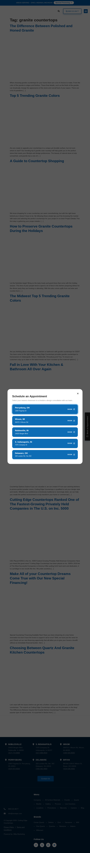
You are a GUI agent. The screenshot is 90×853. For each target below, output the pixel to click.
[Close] (78, 393)
